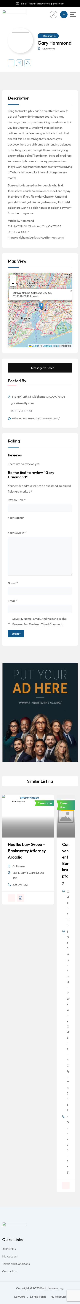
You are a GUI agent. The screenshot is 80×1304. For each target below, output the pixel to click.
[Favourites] (11, 63)
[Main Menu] (73, 14)
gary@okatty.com (22, 403)
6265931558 (20, 885)
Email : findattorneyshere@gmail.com (42, 3)
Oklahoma (48, 48)
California (18, 866)
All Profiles (9, 1249)
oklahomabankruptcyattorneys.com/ (36, 418)
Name (13, 583)
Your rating (16, 518)
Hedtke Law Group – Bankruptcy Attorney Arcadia (27, 851)
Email (12, 601)
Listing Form (38, 1296)
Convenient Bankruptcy (66, 863)
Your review (17, 533)
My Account (10, 1256)
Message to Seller (42, 368)
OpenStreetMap (51, 345)
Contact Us (9, 1271)
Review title (17, 500)
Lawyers (19, 1296)
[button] (41, 306)
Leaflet (35, 345)
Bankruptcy (49, 35)
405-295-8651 (68, 1144)
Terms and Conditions (16, 1264)
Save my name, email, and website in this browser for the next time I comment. (39, 621)
